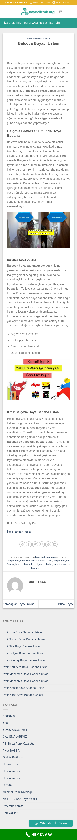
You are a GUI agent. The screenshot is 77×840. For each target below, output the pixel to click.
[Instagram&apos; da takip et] (60, 11)
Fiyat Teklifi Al (11, 750)
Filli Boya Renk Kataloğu (18, 743)
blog (43, 568)
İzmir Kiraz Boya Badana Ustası (23, 694)
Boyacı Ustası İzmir (15, 729)
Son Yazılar (10, 812)
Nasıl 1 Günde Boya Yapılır (20, 799)
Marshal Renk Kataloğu (18, 792)
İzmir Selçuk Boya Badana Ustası (24, 653)
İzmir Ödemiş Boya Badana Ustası (24, 660)
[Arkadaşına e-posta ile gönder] (42, 544)
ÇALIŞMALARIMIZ (15, 736)
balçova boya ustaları (19, 560)
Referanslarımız (35, 23)
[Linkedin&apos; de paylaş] (55, 544)
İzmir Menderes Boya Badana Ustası (26, 681)
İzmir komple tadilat (19, 531)
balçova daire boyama (46, 564)
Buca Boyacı (66, 604)
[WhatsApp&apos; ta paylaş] (22, 544)
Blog (6, 722)
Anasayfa (9, 715)
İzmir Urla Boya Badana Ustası (22, 632)
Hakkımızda (10, 764)
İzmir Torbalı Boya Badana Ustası (24, 639)
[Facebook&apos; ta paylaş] (29, 544)
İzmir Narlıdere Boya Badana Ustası (25, 667)
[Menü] (5, 11)
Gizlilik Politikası (13, 757)
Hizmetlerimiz (12, 23)
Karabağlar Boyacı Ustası (19, 604)
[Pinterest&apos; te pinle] (48, 544)
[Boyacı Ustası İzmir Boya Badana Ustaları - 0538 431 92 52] (38, 11)
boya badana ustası (38, 38)
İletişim (54, 23)
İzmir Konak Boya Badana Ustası (24, 687)
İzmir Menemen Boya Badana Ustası (26, 674)
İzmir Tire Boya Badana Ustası (22, 646)
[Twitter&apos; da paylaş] (35, 544)
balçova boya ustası (41, 560)
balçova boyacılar (24, 564)
